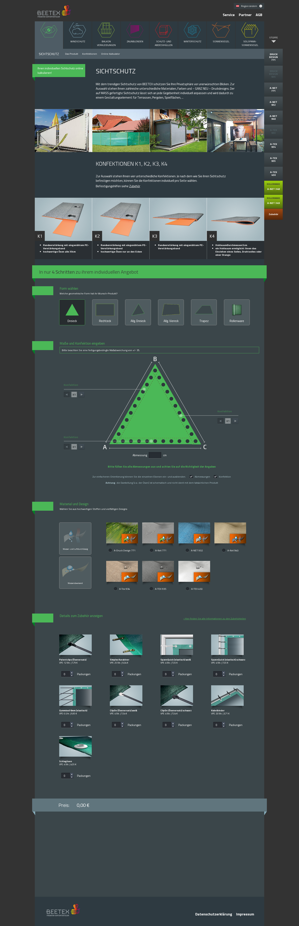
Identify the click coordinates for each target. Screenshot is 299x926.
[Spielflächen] (121, 132)
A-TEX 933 (273, 131)
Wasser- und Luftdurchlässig (75, 549)
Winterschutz (192, 41)
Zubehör (273, 214)
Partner (245, 14)
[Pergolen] (178, 132)
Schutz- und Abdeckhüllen (163, 43)
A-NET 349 (273, 201)
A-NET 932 (273, 103)
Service (229, 14)
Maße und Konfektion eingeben (99, 346)
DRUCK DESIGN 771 (273, 57)
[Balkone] (63, 132)
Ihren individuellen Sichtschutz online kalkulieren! (60, 70)
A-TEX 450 (273, 173)
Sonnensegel (221, 41)
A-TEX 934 (273, 145)
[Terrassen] (235, 132)
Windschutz (77, 41)
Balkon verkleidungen (106, 43)
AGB (259, 14)
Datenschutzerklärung (213, 914)
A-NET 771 (273, 89)
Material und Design (93, 506)
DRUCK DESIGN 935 (273, 74)
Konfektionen (89, 54)
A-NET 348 (273, 187)
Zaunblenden (135, 41)
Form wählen (88, 290)
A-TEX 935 (273, 159)
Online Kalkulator (110, 54)
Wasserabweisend (75, 583)
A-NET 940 (273, 117)
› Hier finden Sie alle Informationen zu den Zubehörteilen (214, 618)
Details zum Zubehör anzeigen (81, 616)
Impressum (245, 914)
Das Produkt (71, 54)
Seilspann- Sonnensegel (250, 43)
